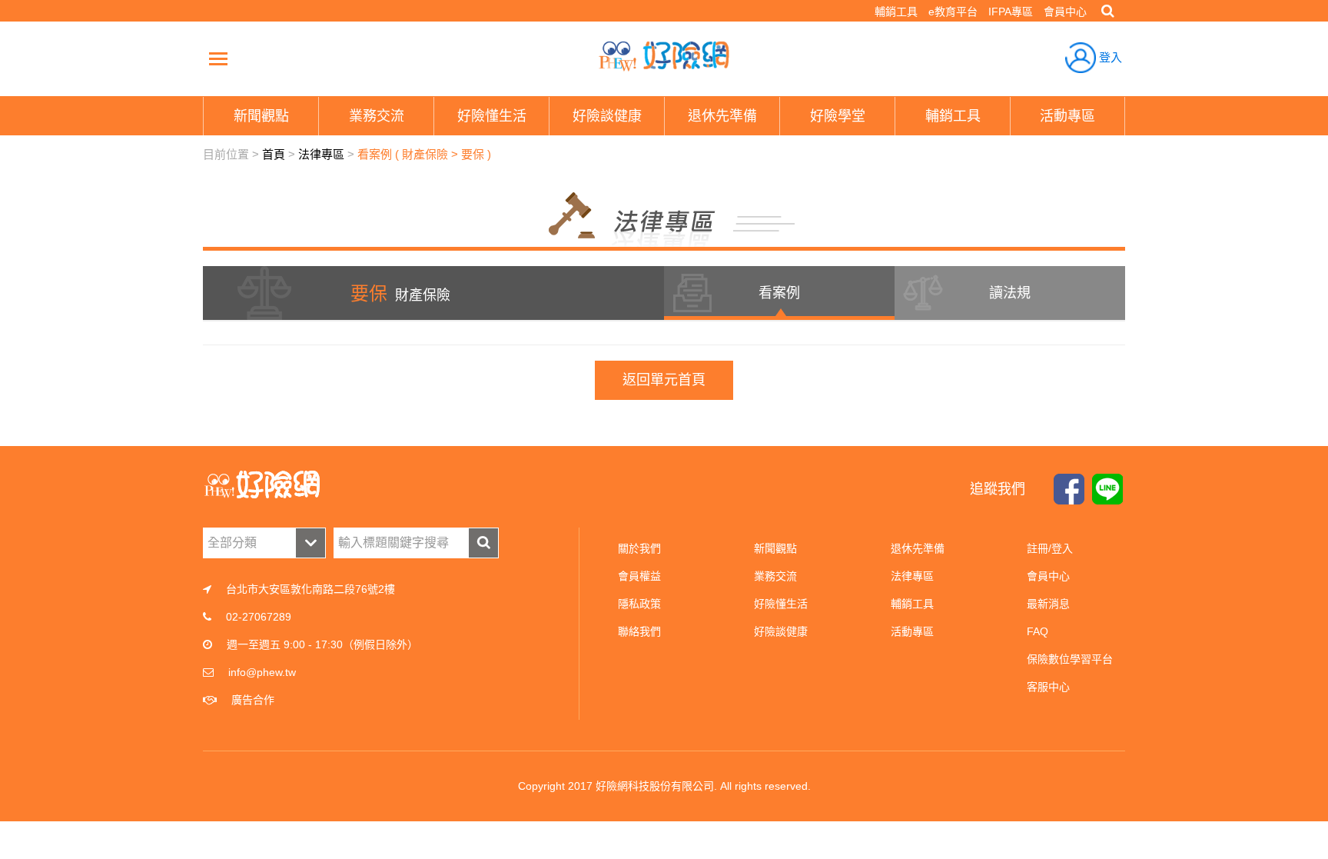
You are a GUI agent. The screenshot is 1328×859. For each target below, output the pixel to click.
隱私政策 (639, 604)
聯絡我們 (639, 631)
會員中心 (1065, 11)
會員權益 (639, 576)
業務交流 (775, 576)
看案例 (779, 293)
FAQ (1037, 631)
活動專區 (912, 631)
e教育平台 (953, 11)
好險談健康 (781, 631)
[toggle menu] (218, 58)
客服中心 (1048, 687)
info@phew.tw (262, 672)
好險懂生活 (781, 604)
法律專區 (321, 154)
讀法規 (1010, 293)
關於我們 (639, 548)
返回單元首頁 (664, 380)
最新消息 (1048, 604)
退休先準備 (918, 548)
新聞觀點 (775, 548)
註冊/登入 (1050, 548)
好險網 (664, 56)
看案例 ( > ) (424, 154)
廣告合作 (252, 700)
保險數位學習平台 (1070, 659)
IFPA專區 (1010, 11)
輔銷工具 (896, 11)
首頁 (273, 154)
